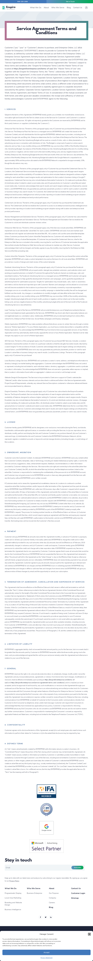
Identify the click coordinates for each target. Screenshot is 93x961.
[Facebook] (40, 917)
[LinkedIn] (51, 917)
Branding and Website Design (13, 903)
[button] (89, 934)
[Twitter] (45, 917)
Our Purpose (54, 893)
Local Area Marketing (13, 898)
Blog (51, 907)
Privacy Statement (46, 958)
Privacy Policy (14, 881)
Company (52, 898)
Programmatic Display (13, 893)
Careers (52, 902)
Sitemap (75, 898)
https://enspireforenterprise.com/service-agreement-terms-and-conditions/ (38, 683)
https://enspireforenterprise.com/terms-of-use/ (33, 68)
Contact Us (76, 888)
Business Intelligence (13, 909)
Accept (47, 952)
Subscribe (77, 867)
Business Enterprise (34, 893)
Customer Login (78, 893)
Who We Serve (33, 888)
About (51, 888)
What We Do (10, 888)
